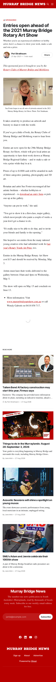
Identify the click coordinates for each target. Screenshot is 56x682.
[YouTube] (30, 637)
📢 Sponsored (9, 20)
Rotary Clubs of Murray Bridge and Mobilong (26, 69)
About (27, 655)
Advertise (38, 655)
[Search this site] (48, 4)
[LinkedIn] (25, 637)
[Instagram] (36, 637)
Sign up (16, 655)
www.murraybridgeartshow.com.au (24, 301)
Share (47, 55)
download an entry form (31, 194)
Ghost (34, 661)
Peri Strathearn (18, 53)
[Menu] (52, 4)
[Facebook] (20, 637)
